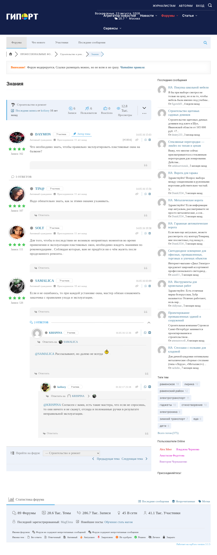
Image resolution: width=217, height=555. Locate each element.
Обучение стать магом (118, 522)
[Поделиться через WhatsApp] (146, 139)
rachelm (176, 367)
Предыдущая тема (107, 458)
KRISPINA (55, 332)
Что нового (38, 42)
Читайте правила (132, 67)
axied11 (176, 274)
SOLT (39, 228)
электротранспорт (172, 397)
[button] (210, 5)
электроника (168, 411)
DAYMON (43, 134)
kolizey (45, 110)
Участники (61, 42)
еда (195, 418)
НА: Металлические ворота (185, 200)
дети (163, 425)
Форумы (16, 42)
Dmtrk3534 (178, 193)
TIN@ (40, 188)
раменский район (172, 390)
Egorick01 (177, 103)
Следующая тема (133, 458)
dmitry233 (177, 134)
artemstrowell (178, 340)
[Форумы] (11, 54)
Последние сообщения (91, 42)
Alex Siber (166, 449)
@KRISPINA (52, 404)
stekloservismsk (180, 165)
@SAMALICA (44, 353)
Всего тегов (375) (168, 433)
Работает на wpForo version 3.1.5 (193, 544)
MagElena (67, 522)
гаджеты (166, 404)
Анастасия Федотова (172, 455)
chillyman (177, 305)
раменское (167, 384)
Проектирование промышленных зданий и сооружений (184, 316)
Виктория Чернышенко (173, 461)
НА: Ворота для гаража (183, 173)
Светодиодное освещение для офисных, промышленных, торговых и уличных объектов (187, 254)
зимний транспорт (172, 418)
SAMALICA (44, 280)
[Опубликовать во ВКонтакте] (149, 139)
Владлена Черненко (187, 449)
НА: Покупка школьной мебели (188, 87)
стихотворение (192, 404)
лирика (189, 384)
